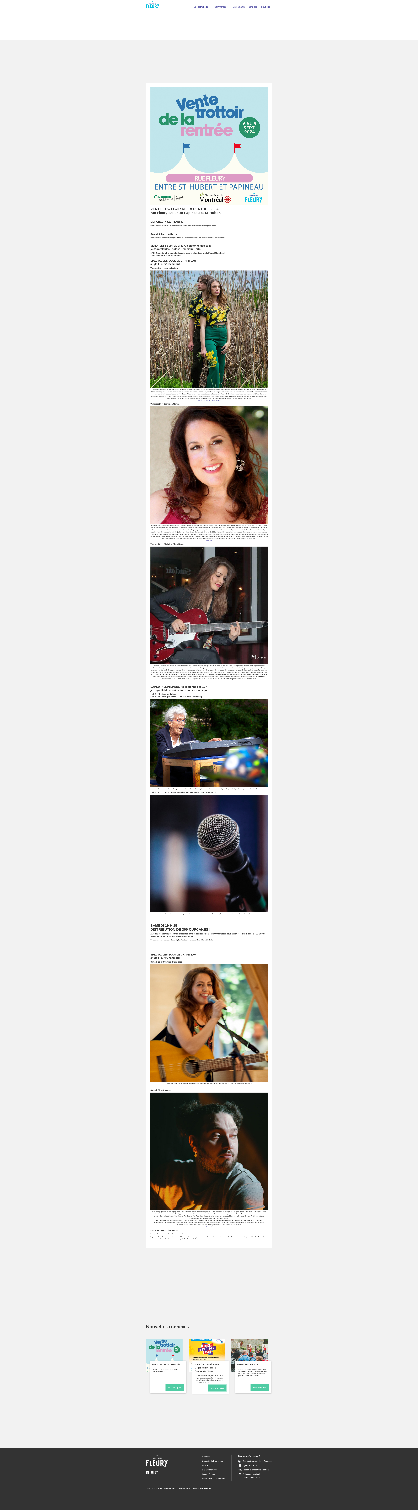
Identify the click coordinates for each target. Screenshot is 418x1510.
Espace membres (209, 1470)
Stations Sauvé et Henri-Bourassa (257, 1461)
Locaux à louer (208, 1474)
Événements (239, 7)
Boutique (265, 7)
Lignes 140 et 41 (250, 1465)
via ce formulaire (229, 914)
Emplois (253, 7)
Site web (209, 541)
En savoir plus (174, 1387)
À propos (206, 1457)
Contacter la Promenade (212, 1461)
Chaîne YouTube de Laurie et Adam (209, 400)
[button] (202, 6)
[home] (152, 5)
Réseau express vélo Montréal (256, 1470)
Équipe (205, 1465)
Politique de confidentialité (213, 1478)
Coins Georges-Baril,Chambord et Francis (252, 1476)
